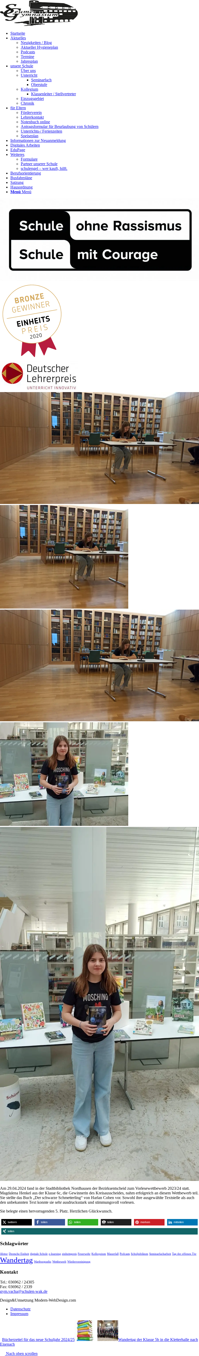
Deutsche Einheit (19, 1253)
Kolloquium (98, 1253)
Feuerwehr (84, 1253)
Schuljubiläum (139, 1253)
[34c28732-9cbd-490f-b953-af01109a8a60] (99, 502)
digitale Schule (39, 1253)
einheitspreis (69, 1253)
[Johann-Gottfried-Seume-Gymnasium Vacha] (39, 24)
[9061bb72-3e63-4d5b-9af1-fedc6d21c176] (99, 1002)
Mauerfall (113, 1253)
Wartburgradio (42, 1261)
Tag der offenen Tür (184, 1253)
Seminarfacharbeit (160, 1253)
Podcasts (125, 1253)
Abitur (4, 1253)
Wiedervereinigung (78, 1261)
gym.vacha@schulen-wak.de (23, 1291)
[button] (16, 1222)
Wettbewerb (59, 1261)
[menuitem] (104, 33)
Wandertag (16, 1260)
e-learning (55, 1253)
